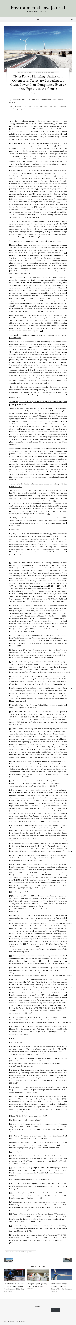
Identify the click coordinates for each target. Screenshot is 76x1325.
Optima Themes (20, 1321)
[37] (15, 444)
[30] (17, 367)
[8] (44, 167)
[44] (39, 544)
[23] (10, 271)
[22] (65, 253)
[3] (10, 129)
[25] (53, 277)
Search (37, 1306)
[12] (16, 186)
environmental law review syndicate (16, 1251)
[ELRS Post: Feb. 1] (68, 1260)
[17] (35, 207)
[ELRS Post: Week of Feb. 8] (8, 1260)
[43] (51, 534)
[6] (15, 156)
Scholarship (53, 72)
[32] (45, 390)
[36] (18, 439)
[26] (65, 293)
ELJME (44, 93)
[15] (10, 199)
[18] (37, 217)
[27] (21, 309)
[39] (38, 496)
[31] (25, 378)
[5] (56, 146)
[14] (37, 191)
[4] (38, 139)
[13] (37, 189)
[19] (62, 229)
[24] (31, 273)
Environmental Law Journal (38, 7)
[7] (55, 161)
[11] (21, 184)
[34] (20, 413)
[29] (30, 347)
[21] (23, 234)
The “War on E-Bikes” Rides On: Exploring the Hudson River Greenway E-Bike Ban (14, 1286)
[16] (59, 202)
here (63, 106)
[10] (53, 178)
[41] (53, 509)
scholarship (32, 1251)
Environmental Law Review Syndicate (32, 72)
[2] (54, 124)
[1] (14, 124)
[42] (49, 514)
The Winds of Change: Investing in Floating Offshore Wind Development (61, 1286)
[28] (41, 331)
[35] (26, 419)
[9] (56, 176)
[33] (21, 397)
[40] (55, 501)
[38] (40, 456)
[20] (44, 232)
